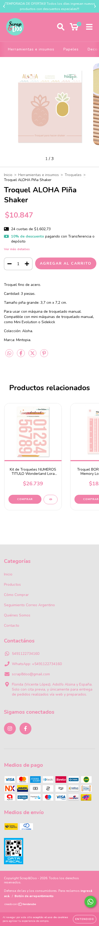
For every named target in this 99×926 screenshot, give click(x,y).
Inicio (8, 174)
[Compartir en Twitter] (33, 355)
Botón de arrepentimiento (34, 896)
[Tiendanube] (20, 905)
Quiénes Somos (17, 615)
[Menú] (89, 27)
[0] (74, 28)
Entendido (84, 919)
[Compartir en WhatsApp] (9, 353)
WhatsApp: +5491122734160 (37, 663)
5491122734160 (25, 653)
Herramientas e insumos (31, 49)
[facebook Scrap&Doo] (25, 728)
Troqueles (73, 174)
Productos (12, 584)
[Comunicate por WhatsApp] (90, 902)
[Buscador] (60, 27)
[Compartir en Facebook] (21, 355)
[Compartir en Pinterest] (44, 355)
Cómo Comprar (16, 594)
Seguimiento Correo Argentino (29, 605)
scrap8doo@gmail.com (31, 674)
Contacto (11, 625)
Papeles (71, 49)
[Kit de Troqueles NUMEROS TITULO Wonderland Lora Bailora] (51, 499)
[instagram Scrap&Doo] (10, 728)
